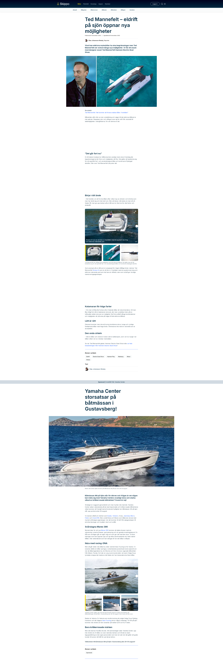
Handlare (132, 10)
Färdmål (86, 4)
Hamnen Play (111, 356)
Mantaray (121, 356)
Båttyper (123, 10)
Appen (101, 4)
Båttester (104, 10)
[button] (111, 81)
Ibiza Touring (106, 620)
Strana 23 (96, 270)
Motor (128, 356)
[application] (111, 81)
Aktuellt (75, 10)
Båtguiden (83, 10)
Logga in (155, 4)
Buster (109, 516)
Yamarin (115, 516)
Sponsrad (89, 652)
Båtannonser (94, 10)
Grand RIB (95, 518)
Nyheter (107, 4)
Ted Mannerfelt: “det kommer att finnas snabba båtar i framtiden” (106, 112)
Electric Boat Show (98, 356)
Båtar (79, 4)
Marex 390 (104, 530)
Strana (88, 359)
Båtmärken (114, 10)
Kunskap (93, 4)
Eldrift (88, 356)
